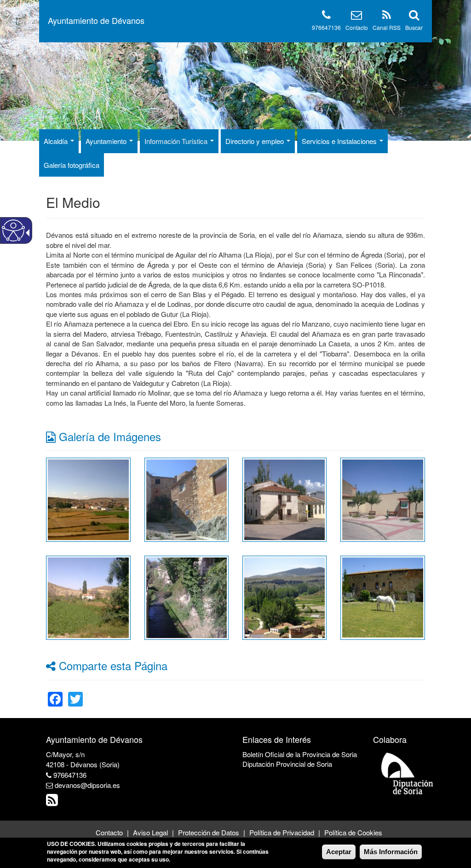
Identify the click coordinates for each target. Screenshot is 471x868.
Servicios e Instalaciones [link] (340, 141)
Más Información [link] (391, 852)
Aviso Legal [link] (150, 832)
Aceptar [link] (338, 852)
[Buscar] (414, 16)
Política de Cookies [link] (353, 832)
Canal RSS (387, 27)
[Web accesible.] (13, 230)
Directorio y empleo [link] (255, 141)
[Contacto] (356, 16)
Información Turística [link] (176, 141)
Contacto (356, 27)
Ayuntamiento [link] (107, 141)
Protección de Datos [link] (208, 832)
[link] (88, 498)
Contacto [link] (109, 832)
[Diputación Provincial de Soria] (407, 773)
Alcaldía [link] (56, 141)
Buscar (414, 27)
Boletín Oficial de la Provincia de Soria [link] (299, 754)
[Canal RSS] (386, 16)
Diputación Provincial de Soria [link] (287, 764)
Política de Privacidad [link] (281, 832)
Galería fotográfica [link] (71, 165)
